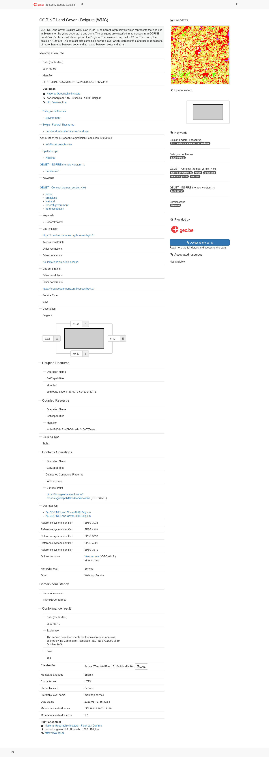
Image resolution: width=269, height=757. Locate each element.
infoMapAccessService (59, 144)
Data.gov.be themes (54, 111)
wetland (50, 201)
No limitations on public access (60, 262)
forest (49, 194)
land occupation (55, 208)
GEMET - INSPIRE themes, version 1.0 (62, 164)
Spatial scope (50, 151)
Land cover (52, 171)
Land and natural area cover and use (67, 131)
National (50, 157)
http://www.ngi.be (56, 102)
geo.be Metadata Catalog (60, 4)
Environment (53, 118)
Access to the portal (201, 242)
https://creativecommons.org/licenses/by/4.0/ (68, 235)
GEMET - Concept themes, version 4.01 (63, 187)
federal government (57, 205)
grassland (51, 197)
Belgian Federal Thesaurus (58, 124)
